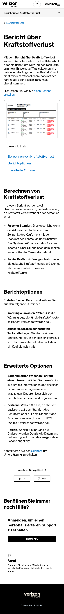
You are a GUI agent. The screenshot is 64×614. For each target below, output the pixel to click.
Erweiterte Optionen (22, 170)
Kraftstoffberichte (15, 23)
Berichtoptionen (19, 163)
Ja (24, 478)
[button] (32, 13)
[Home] (10, 4)
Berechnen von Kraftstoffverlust (31, 156)
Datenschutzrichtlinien (32, 605)
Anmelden (49, 4)
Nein (44, 478)
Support (36, 451)
